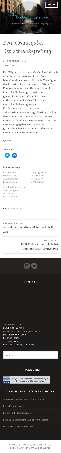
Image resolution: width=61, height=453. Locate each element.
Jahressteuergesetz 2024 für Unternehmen (23, 399)
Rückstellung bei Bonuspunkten (18, 426)
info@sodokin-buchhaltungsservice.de (21, 331)
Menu (51, 4)
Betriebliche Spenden (13, 406)
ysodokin (9, 65)
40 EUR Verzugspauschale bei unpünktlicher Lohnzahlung (39, 245)
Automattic (42, 448)
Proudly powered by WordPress (30, 445)
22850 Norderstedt (12, 324)
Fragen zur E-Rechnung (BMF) (17, 413)
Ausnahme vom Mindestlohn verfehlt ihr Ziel (29, 227)
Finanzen (17, 208)
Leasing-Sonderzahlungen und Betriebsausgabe (26, 419)
